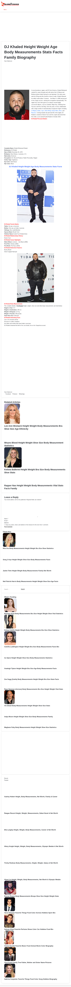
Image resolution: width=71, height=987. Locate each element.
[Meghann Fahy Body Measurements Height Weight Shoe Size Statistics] (10, 725)
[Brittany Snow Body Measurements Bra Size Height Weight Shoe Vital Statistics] (10, 611)
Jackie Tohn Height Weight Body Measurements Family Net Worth (27, 571)
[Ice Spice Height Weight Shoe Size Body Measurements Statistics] (10, 656)
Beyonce (33, 112)
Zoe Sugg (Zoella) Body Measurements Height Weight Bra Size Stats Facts (31, 679)
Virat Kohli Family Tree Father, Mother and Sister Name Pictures (27, 962)
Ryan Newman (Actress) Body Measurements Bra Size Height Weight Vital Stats (33, 689)
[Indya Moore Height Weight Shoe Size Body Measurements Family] (10, 714)
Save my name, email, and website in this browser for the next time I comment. (27, 524)
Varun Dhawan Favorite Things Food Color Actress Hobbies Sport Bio (29, 913)
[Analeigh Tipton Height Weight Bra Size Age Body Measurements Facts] (10, 666)
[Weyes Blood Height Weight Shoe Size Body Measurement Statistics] (13, 440)
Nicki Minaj (48, 110)
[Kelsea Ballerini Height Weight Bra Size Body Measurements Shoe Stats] (13, 467)
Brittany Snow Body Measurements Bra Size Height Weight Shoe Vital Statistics (33, 613)
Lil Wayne (34, 110)
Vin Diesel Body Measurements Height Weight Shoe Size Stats (27, 706)
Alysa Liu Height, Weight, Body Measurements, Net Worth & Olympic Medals (32, 879)
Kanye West (55, 110)
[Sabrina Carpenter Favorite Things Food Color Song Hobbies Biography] (9, 977)
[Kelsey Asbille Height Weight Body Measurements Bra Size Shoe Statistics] (10, 628)
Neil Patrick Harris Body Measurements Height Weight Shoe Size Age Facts (30, 581)
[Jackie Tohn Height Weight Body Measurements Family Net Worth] (9, 568)
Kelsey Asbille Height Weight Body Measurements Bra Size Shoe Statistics (31, 630)
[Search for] (69, 9)
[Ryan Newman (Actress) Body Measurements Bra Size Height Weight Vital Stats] (9, 687)
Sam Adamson (8, 61)
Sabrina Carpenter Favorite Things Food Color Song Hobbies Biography (30, 979)
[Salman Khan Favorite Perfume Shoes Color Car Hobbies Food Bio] (9, 927)
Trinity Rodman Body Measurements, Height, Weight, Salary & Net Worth (31, 863)
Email (6, 520)
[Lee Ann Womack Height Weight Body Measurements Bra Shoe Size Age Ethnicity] (12, 423)
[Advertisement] (35, 26)
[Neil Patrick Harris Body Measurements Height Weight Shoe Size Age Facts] (9, 579)
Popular (6, 780)
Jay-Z (42, 110)
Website (6, 522)
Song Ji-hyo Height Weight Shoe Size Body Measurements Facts (26, 560)
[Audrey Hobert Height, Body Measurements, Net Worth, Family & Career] (14, 794)
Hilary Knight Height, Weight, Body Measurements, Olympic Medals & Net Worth (33, 846)
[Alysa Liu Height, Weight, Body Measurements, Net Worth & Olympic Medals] (14, 877)
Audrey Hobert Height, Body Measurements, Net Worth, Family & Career (30, 797)
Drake (38, 110)
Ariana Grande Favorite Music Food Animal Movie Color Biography (28, 946)
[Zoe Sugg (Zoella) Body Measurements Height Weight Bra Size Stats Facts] (10, 677)
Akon (60, 110)
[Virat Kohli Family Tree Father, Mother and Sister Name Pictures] (10, 960)
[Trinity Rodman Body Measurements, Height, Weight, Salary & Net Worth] (14, 861)
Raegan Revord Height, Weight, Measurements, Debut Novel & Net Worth (31, 813)
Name (6, 518)
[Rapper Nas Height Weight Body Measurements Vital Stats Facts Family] (12, 483)
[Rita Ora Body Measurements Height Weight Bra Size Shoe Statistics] (9, 546)
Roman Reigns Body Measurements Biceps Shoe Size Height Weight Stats (31, 896)
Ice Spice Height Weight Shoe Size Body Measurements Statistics (28, 658)
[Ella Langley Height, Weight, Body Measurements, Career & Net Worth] (14, 828)
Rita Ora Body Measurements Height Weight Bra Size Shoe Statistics (28, 548)
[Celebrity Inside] (10, 3)
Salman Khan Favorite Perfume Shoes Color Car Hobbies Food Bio (28, 929)
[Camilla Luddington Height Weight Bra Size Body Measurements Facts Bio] (10, 644)
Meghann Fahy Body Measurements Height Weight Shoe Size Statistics (30, 727)
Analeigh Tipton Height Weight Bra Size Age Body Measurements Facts (30, 668)
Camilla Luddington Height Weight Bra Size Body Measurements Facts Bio (31, 647)
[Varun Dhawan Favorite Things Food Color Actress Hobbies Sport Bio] (9, 910)
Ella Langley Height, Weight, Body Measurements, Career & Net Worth (30, 830)
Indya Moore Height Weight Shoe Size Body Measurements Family (28, 717)
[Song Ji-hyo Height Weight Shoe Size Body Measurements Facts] (9, 557)
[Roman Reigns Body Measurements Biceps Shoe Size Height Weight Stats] (10, 894)
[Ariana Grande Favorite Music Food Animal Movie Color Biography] (9, 944)
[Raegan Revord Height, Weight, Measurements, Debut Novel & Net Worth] (14, 811)
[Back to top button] (0, 984)
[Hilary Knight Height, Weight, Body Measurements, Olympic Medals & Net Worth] (14, 844)
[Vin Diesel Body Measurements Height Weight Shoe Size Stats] (9, 703)
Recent (6, 778)
